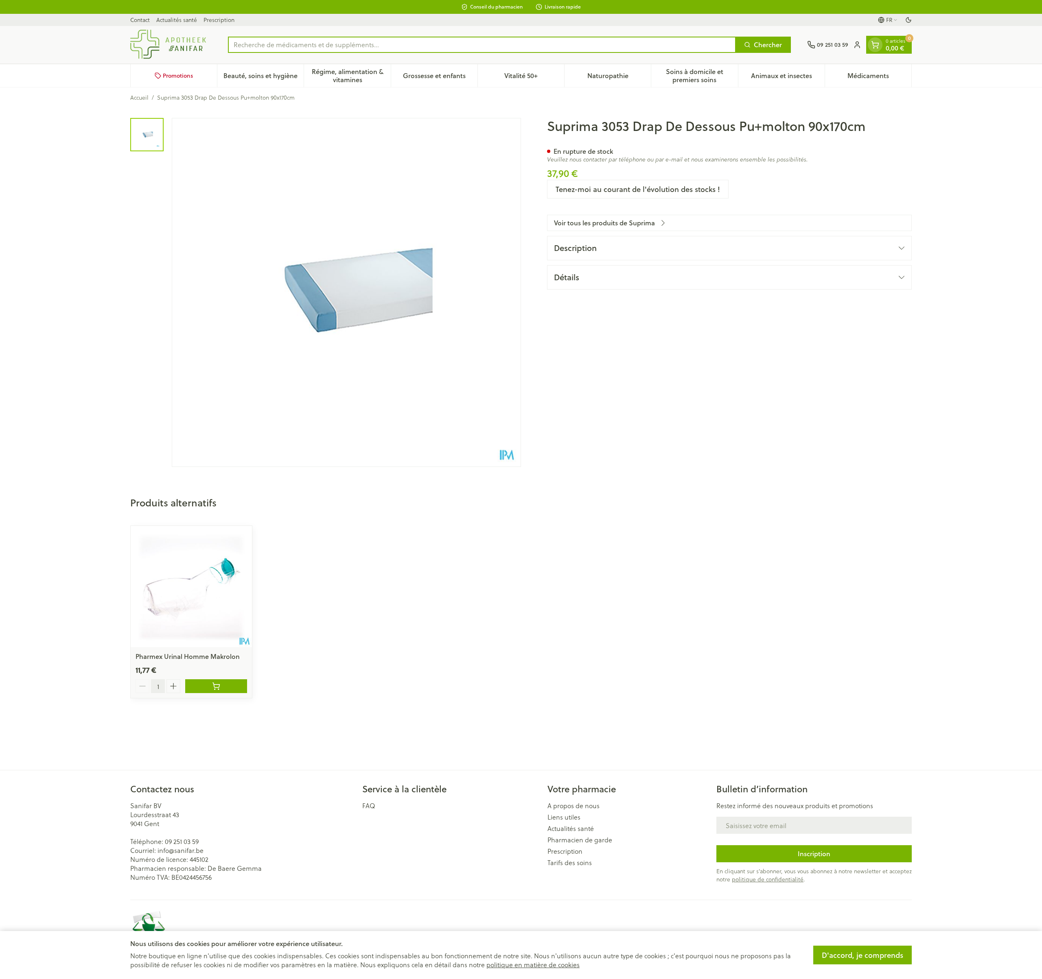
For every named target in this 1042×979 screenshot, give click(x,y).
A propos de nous (573, 805)
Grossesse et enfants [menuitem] (440, 77)
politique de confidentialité (767, 879)
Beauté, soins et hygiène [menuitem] (263, 77)
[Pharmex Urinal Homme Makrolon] (191, 586)
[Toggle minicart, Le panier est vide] (875, 44)
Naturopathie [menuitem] (619, 77)
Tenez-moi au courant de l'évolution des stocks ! (638, 189)
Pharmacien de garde (579, 839)
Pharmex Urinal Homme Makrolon (188, 656)
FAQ (368, 805)
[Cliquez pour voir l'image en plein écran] (346, 292)
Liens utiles (563, 817)
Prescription (219, 19)
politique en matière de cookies (533, 964)
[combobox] (482, 45)
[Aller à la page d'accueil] (171, 45)
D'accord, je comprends (862, 955)
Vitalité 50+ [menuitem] (534, 77)
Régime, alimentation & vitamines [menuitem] (351, 75)
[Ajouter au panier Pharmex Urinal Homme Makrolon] (216, 686)
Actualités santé (176, 19)
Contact (140, 19)
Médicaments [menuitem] (879, 77)
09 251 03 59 (182, 841)
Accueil (139, 98)
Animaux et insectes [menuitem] (788, 77)
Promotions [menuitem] (178, 76)
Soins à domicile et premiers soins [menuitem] (702, 75)
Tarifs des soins (569, 862)
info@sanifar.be (181, 850)
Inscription (814, 853)
